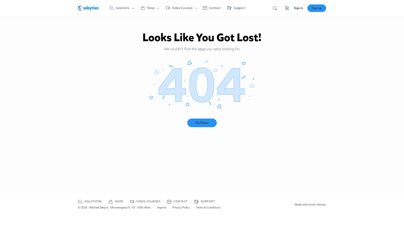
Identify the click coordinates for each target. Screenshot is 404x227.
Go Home (202, 123)
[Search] (275, 8)
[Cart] (287, 8)
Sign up (317, 8)
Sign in (298, 8)
